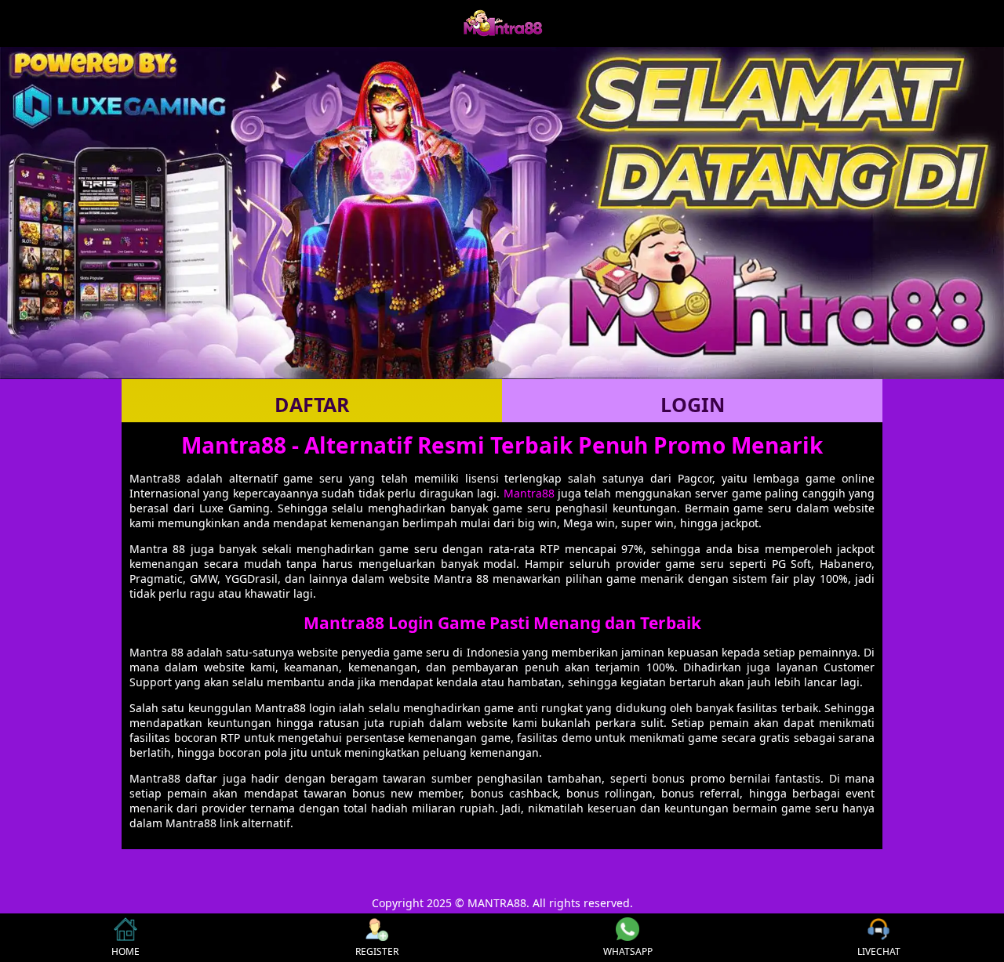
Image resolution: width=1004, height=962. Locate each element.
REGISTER (376, 951)
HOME (125, 951)
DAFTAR (312, 404)
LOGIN (692, 404)
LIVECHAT (878, 951)
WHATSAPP (628, 951)
